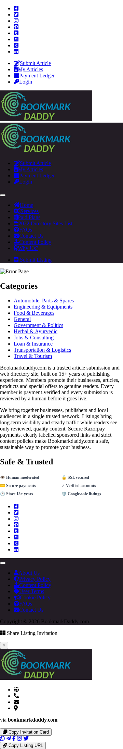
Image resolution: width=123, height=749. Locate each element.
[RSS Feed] (16, 45)
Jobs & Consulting (34, 337)
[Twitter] (16, 14)
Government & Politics (38, 325)
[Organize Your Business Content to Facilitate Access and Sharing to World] (46, 119)
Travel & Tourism (33, 356)
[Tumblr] (16, 33)
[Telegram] (8, 738)
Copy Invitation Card (28, 732)
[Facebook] (16, 8)
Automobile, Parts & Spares (44, 300)
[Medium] (16, 39)
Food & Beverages (34, 313)
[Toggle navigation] (2, 195)
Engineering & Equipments (43, 307)
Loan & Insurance (33, 344)
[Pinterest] (16, 27)
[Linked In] (16, 51)
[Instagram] (16, 21)
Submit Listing (35, 260)
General (22, 319)
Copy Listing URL (25, 745)
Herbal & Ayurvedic (35, 331)
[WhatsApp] (2, 738)
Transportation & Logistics (42, 350)
